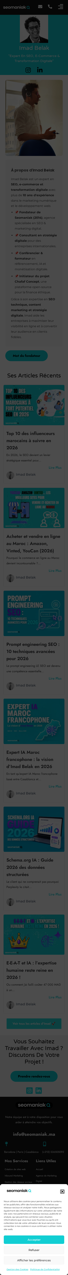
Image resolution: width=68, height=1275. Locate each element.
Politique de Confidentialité (45, 1269)
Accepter (34, 1239)
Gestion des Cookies (17, 1269)
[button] (62, 1191)
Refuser (34, 1250)
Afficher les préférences (34, 1260)
